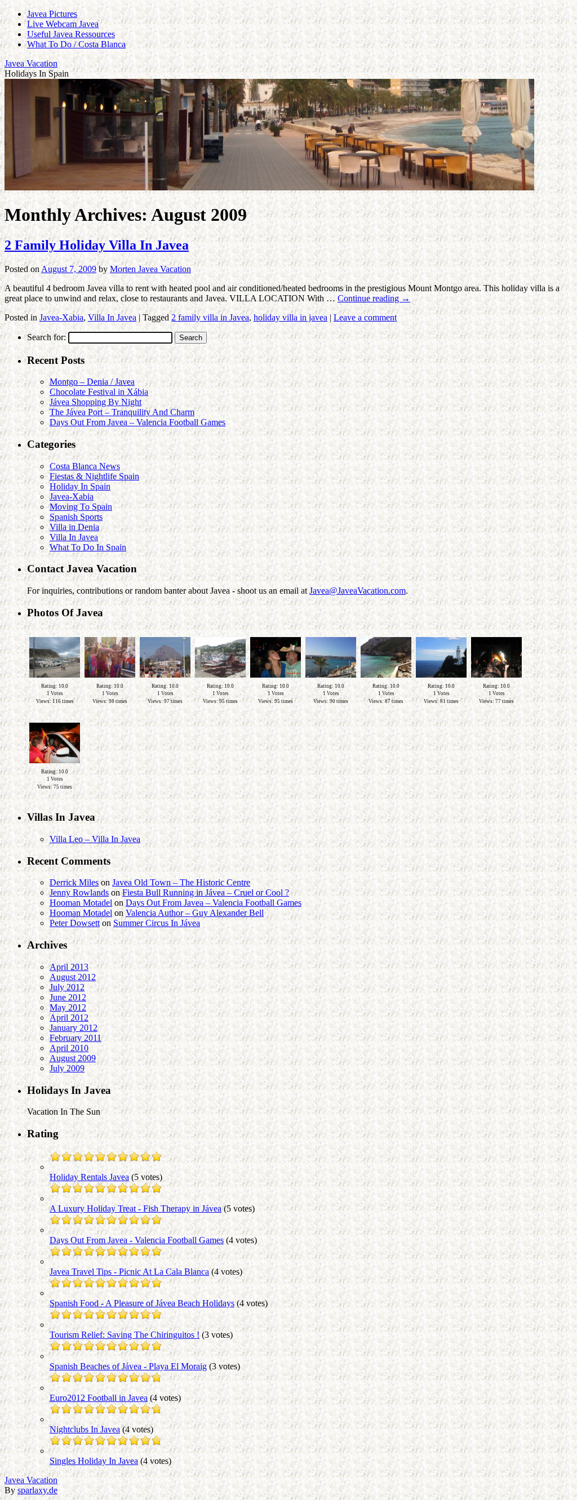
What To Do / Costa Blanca (76, 44)
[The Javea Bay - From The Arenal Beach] (330, 679)
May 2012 (68, 1007)
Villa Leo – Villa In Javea (95, 839)
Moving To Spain (81, 506)
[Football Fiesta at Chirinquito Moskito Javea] (54, 765)
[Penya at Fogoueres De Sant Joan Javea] (110, 679)
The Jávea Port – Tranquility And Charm (122, 412)
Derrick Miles (74, 882)
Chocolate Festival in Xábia (99, 392)
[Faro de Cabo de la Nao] (441, 679)
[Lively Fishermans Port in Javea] (54, 679)
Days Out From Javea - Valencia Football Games (137, 1240)
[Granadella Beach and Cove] (386, 679)
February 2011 (75, 1038)
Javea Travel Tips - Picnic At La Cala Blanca (129, 1271)
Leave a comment (365, 317)
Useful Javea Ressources (71, 34)
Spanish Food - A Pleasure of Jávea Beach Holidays (142, 1303)
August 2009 (73, 1058)
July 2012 (67, 987)
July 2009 (67, 1068)
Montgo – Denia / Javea (92, 381)
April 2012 (69, 1017)
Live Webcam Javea (63, 24)
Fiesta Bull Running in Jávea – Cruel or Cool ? (205, 892)
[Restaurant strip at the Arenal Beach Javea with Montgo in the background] (165, 679)
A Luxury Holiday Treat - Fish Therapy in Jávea (135, 1208)
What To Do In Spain (88, 547)
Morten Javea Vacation (150, 269)
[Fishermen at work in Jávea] (220, 679)
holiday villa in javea (290, 317)
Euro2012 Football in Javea (99, 1398)
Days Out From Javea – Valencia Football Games (137, 422)
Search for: (46, 337)
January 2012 (73, 1027)
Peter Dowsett (75, 923)
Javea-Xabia (61, 317)
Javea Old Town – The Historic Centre (181, 882)
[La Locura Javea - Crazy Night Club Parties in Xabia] (275, 679)
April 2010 (69, 1048)
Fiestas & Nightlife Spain (94, 476)
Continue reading (374, 298)
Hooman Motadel (81, 902)
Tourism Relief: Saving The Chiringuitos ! (124, 1334)
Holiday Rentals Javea (89, 1177)
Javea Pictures (52, 14)
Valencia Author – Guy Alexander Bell (195, 913)
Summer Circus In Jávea (156, 923)
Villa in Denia (74, 527)
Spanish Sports (76, 517)
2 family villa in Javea (210, 317)
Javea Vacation (31, 63)
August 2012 (73, 977)
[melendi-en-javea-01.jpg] (496, 679)
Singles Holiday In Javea (94, 1461)
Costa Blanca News (85, 466)
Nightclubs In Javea (85, 1429)
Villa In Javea (112, 317)
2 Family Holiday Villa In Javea (97, 245)
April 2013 (69, 967)
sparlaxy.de (37, 1490)
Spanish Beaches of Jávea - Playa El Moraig (128, 1366)
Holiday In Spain (80, 486)
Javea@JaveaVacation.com (357, 590)
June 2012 (68, 997)
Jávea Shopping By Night (95, 402)
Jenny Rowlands (79, 892)
